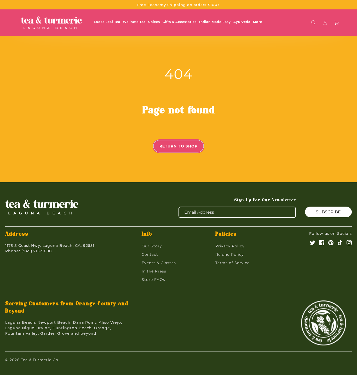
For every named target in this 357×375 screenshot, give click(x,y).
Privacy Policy (230, 246)
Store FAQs (153, 279)
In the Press (154, 271)
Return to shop (178, 146)
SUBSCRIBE (328, 211)
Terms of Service (232, 262)
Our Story (152, 246)
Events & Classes (159, 262)
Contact (150, 254)
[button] (313, 23)
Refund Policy (229, 254)
